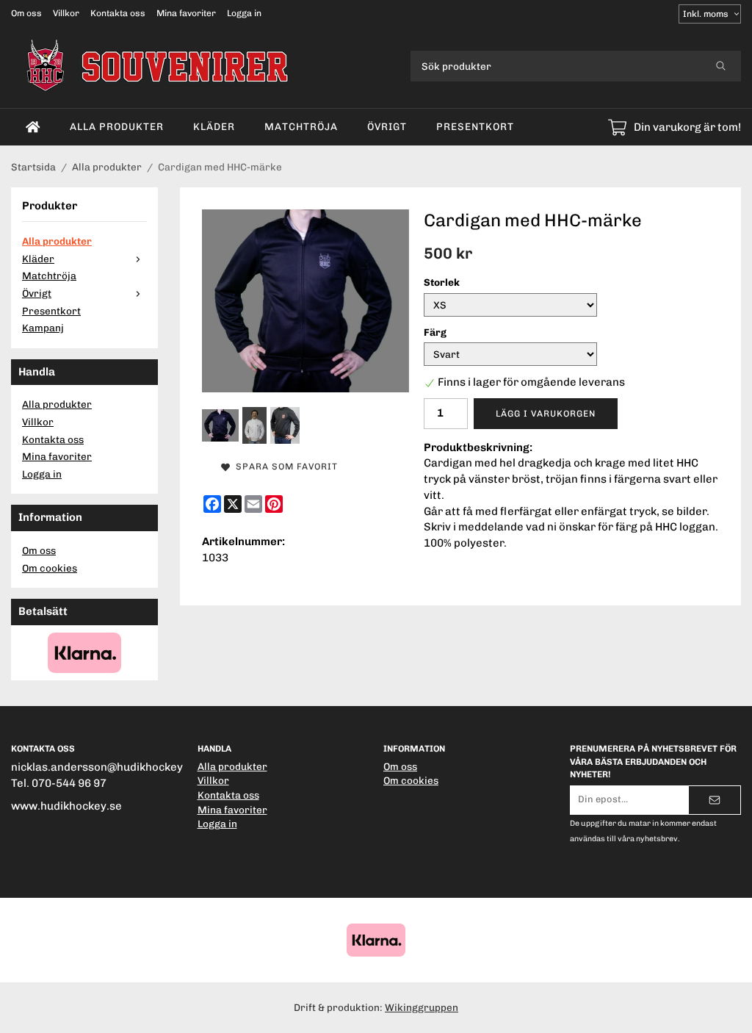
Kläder (214, 126)
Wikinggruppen (421, 1007)
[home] (33, 127)
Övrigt (387, 126)
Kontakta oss (117, 13)
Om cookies (49, 568)
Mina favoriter (186, 13)
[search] (721, 66)
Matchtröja (301, 126)
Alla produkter (117, 126)
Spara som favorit (284, 466)
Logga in (244, 13)
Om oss (26, 13)
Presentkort (475, 126)
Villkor (66, 13)
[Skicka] (714, 800)
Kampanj (43, 328)
